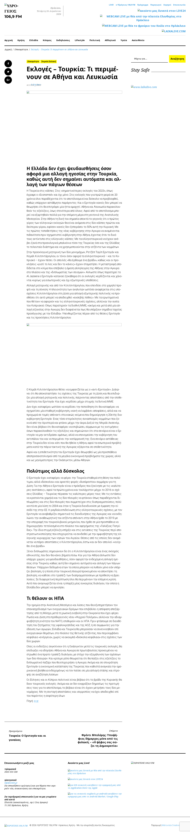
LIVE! (111, 5)
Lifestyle (80, 40)
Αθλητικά (110, 40)
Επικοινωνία (179, 5)
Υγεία (124, 40)
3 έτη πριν (36, 84)
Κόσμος (47, 40)
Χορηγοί (167, 5)
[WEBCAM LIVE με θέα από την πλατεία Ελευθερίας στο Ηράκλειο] (143, 18)
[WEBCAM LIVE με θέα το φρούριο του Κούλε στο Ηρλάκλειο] (144, 26)
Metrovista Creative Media (174, 825)
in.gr (36, 700)
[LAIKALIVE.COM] (174, 31)
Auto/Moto (138, 40)
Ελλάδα (33, 40)
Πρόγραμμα (142, 5)
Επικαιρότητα (21, 49)
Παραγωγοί (155, 5)
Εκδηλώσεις (63, 40)
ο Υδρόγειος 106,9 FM (125, 5)
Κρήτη (21, 40)
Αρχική (8, 40)
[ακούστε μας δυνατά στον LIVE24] (162, 11)
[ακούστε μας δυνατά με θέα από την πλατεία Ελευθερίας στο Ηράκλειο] (95, 773)
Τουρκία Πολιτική (48, 61)
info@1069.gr (11, 782)
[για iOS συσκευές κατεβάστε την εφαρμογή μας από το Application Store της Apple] (95, 787)
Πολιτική (95, 40)
